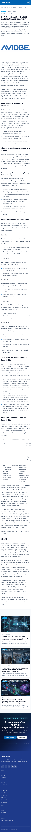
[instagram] (15, 766)
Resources (8, 7)
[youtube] (12, 766)
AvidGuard (3, 777)
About (2, 808)
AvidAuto (3, 780)
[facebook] (2, 766)
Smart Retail (4, 795)
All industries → (4, 802)
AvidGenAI (3, 773)
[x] (6, 766)
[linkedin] (9, 766)
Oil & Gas (3, 797)
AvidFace (3, 775)
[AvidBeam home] (6, 2)
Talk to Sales (22, 737)
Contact (3, 815)
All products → (4, 784)
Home (2, 7)
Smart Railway (4, 792)
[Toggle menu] (28, 2)
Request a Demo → (10, 737)
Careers (3, 810)
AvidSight (3, 782)
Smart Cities (4, 790)
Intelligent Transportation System (8, 799)
